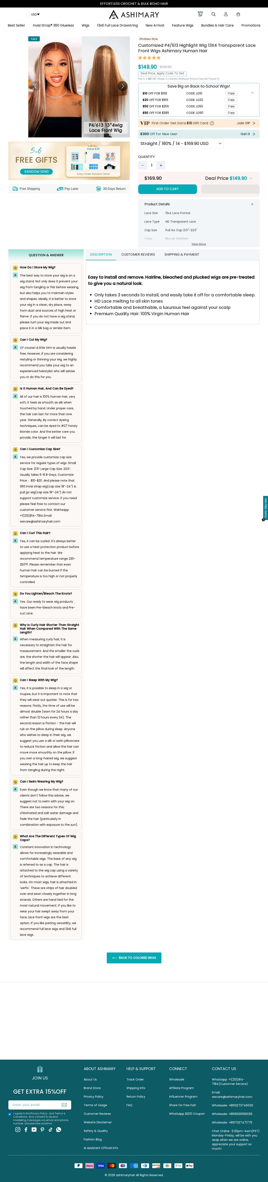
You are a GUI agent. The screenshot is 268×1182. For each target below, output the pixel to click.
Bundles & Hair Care (217, 25)
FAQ (129, 1105)
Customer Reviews (97, 1114)
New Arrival (155, 25)
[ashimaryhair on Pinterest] (42, 1129)
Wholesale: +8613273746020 (232, 1105)
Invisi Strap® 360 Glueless (53, 25)
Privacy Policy (93, 1096)
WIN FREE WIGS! (266, 508)
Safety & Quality (96, 1131)
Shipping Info (135, 1088)
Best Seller (16, 25)
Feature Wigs (182, 25)
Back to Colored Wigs (137, 958)
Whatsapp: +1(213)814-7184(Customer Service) (230, 1081)
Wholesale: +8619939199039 (232, 1114)
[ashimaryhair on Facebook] (25, 1129)
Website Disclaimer (98, 1122)
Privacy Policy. (39, 1113)
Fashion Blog (93, 1139)
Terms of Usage (95, 1105)
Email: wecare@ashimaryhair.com (232, 1094)
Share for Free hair (182, 1105)
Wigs (85, 25)
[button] (149, 58)
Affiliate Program (181, 1088)
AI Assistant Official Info (101, 1148)
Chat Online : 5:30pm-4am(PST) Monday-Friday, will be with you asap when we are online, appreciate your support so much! (236, 1140)
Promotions (250, 25)
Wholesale (176, 1079)
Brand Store (92, 1088)
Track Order (135, 1079)
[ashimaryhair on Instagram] (17, 1129)
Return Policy (135, 1096)
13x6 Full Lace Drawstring (117, 25)
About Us (90, 1079)
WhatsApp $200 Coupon (187, 1114)
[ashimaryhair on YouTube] (34, 1129)
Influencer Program (183, 1096)
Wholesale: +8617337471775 (232, 1122)
